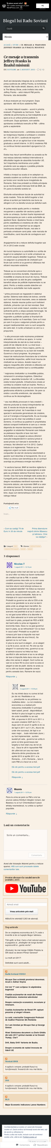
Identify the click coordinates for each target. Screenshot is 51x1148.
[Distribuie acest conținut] (25, 972)
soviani (11, 70)
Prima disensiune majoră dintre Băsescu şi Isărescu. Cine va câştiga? (37, 532)
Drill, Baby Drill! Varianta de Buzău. (21, 1042)
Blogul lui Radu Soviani (25, 20)
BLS (7, 1099)
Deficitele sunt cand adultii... (17, 962)
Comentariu (36, 855)
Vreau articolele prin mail (21, 911)
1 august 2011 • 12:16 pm (23, 567)
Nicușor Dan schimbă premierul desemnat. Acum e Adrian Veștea (25, 980)
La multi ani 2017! (13, 957)
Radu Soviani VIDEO (15, 974)
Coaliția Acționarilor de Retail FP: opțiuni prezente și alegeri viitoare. (24, 1011)
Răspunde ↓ (11, 676)
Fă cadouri (43, 6)
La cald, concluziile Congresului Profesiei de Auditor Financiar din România (24, 1018)
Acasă (7, 45)
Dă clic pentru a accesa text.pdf (26, 766)
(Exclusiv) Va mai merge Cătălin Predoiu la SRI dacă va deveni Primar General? (24, 951)
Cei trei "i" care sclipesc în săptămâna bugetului (23, 988)
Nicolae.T (19, 563)
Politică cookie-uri (30, 1137)
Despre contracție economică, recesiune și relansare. (25, 1003)
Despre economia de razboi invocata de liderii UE (23, 1049)
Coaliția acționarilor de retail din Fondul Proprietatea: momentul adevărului (23, 995)
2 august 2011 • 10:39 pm (28, 689)
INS (7, 1080)
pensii (23, 549)
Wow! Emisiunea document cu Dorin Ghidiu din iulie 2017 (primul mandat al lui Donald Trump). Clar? (25, 1035)
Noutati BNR (11, 1061)
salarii (30, 549)
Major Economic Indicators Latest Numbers (25, 1104)
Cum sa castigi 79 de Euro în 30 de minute (14, 530)
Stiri (16, 45)
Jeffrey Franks (35, 546)
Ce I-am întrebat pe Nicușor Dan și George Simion (25, 1026)
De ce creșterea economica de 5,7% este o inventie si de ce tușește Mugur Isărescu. (24, 933)
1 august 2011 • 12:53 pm (23, 792)
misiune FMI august (11, 549)
